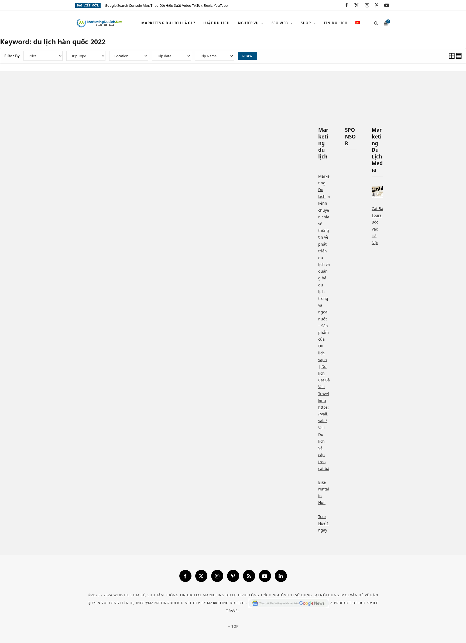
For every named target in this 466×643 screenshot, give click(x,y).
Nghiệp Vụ (248, 23)
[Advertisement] (392, 220)
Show (247, 56)
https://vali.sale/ (323, 414)
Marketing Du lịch (226, 602)
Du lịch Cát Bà (324, 373)
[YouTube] (265, 576)
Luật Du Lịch (216, 23)
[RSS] (249, 576)
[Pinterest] (233, 576)
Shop (306, 23)
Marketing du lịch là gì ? (168, 23)
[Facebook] (185, 576)
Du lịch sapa (322, 352)
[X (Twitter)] (201, 576)
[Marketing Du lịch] (99, 23)
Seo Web (280, 23)
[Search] (374, 23)
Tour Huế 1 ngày (323, 523)
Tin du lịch (336, 23)
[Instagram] (217, 576)
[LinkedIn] (281, 576)
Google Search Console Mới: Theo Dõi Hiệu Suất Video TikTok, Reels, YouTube (166, 5)
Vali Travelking (323, 393)
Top (234, 626)
